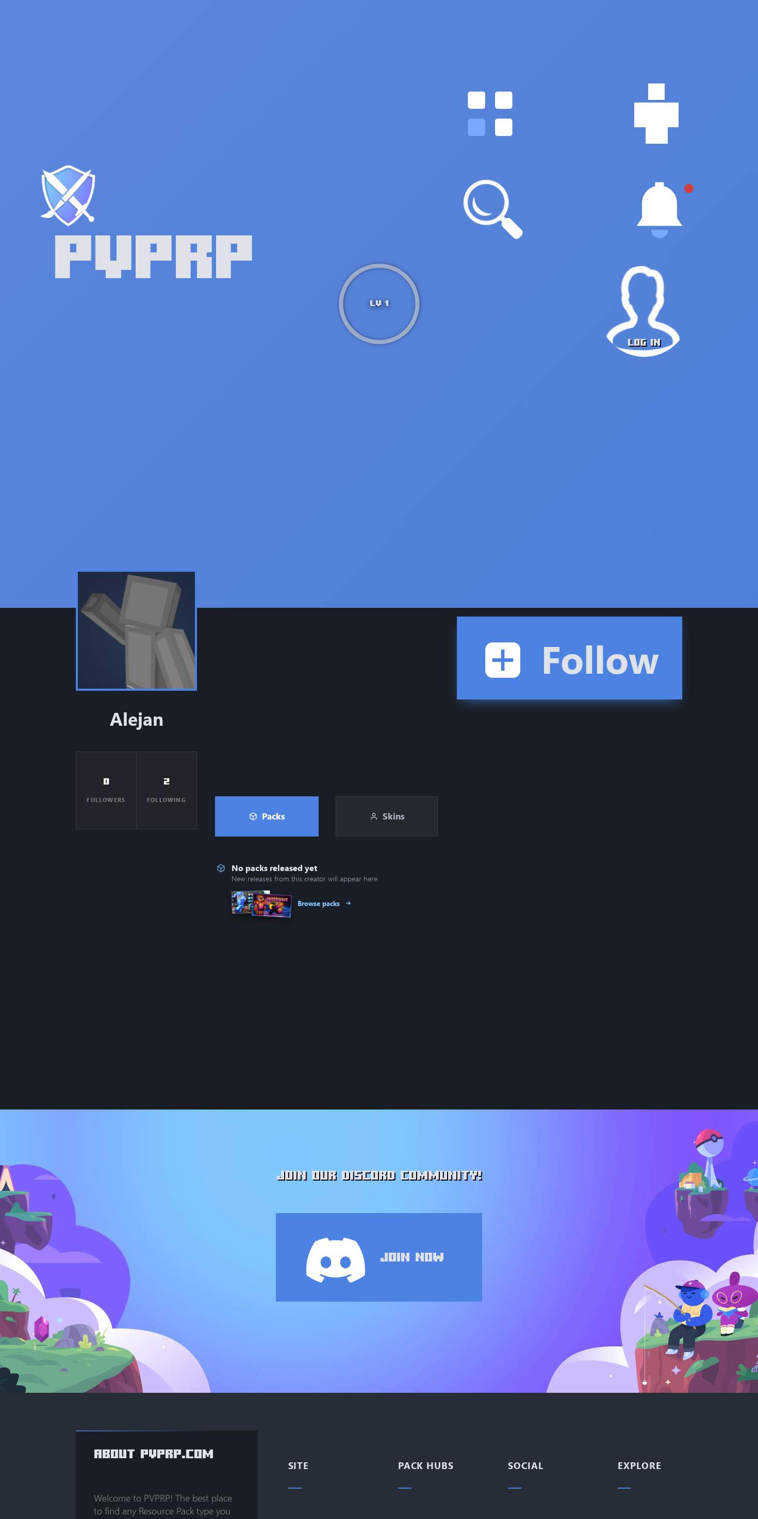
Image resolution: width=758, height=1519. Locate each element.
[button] (489, 113)
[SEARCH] (493, 210)
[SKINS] (656, 113)
